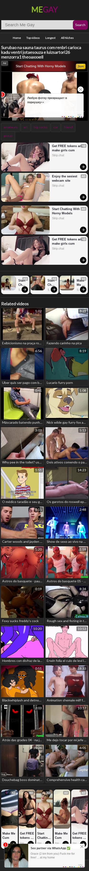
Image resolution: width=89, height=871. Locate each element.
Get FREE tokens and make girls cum (68, 148)
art (25, 127)
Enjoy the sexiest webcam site (65, 178)
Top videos (33, 38)
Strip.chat (58, 155)
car (55, 127)
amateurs (11, 127)
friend (68, 127)
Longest (50, 38)
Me (44, 9)
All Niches (67, 38)
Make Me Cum (81, 283)
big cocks (40, 127)
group (8, 136)
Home (17, 38)
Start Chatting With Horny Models (41, 66)
